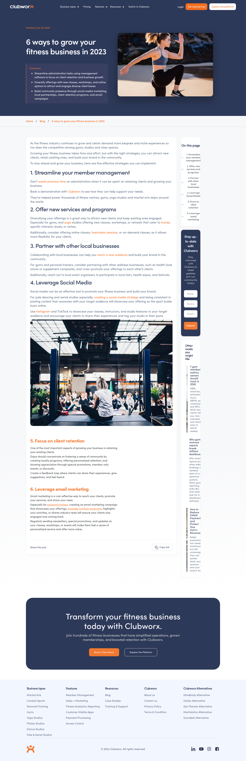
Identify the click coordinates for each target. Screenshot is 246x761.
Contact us (150, 700)
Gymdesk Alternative (196, 717)
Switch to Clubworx (139, 6)
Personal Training (37, 706)
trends (165, 222)
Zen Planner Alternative (197, 706)
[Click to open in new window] (193, 749)
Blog (108, 695)
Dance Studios (35, 729)
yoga (67, 222)
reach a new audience (112, 255)
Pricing (87, 6)
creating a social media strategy (116, 297)
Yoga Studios (35, 717)
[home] (21, 6)
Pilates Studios (36, 723)
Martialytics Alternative (197, 712)
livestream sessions (105, 232)
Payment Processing (78, 717)
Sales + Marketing (77, 700)
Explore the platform (223, 6)
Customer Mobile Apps (80, 712)
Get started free (196, 6)
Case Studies (113, 700)
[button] (69, 6)
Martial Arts (34, 695)
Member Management (80, 695)
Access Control (75, 723)
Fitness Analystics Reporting (83, 706)
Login (181, 6)
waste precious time (52, 181)
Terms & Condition (155, 712)
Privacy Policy (152, 706)
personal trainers (57, 504)
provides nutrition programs (85, 508)
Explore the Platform (141, 652)
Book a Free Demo (104, 652)
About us (149, 695)
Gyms (30, 712)
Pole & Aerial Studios (39, 734)
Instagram (43, 311)
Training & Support (116, 706)
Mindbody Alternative (196, 695)
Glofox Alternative (194, 700)
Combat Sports (36, 700)
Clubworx (74, 191)
